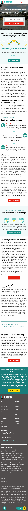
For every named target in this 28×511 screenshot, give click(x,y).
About (16, 404)
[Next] (25, 44)
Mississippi (14, 459)
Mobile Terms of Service (6, 478)
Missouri (20, 459)
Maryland (13, 457)
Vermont (3, 470)
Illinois (2, 455)
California (18, 450)
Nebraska (8, 461)
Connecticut (9, 451)
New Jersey (3, 462)
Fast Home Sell (4, 409)
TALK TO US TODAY (14, 390)
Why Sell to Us (4, 406)
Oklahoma (22, 464)
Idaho (21, 453)
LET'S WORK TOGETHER (14, 232)
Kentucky (20, 455)
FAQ (2, 421)
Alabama (3, 450)
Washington (13, 470)
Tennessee (11, 468)
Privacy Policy (4, 481)
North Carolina (4, 464)
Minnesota (8, 459)
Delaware (15, 451)
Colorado (3, 451)
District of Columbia (5, 453)
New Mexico (10, 462)
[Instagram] (5, 433)
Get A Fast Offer (14, 23)
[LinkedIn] (10, 433)
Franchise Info (18, 412)
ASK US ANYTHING (14, 60)
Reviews (16, 409)
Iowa (11, 455)
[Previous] (2, 44)
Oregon (2, 466)
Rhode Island (16, 466)
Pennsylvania (8, 466)
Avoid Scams (4, 426)
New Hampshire (20, 461)
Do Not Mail (17, 423)
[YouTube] (7, 433)
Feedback (17, 421)
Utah (20, 468)
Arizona (7, 450)
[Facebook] (2, 433)
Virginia (7, 470)
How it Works (4, 404)
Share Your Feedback (8, 440)
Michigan (3, 459)
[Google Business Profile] (12, 433)
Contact (2, 412)
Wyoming (9, 472)
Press (16, 414)
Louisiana (3, 457)
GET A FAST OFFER (14, 200)
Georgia (17, 453)
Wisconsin (3, 472)
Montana (3, 461)
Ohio (17, 464)
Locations (17, 406)
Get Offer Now (20, 508)
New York (17, 462)
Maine (8, 457)
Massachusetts (19, 457)
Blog (2, 423)
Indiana (7, 455)
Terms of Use (4, 476)
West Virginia (20, 470)
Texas (16, 468)
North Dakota (12, 464)
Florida (12, 453)
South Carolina (4, 468)
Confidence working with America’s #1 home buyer (14, 49)
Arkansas (13, 450)
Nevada (13, 461)
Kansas (15, 455)
